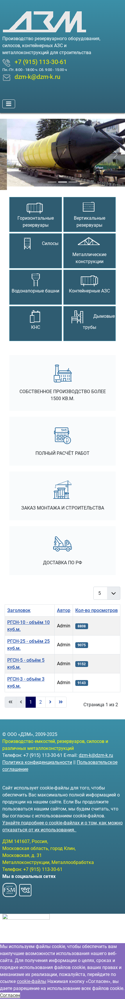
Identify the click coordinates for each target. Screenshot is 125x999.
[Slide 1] (52, 178)
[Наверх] (114, 988)
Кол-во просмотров (96, 607)
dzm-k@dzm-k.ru (96, 755)
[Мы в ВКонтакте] (25, 888)
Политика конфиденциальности (37, 762)
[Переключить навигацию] (8, 104)
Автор (63, 607)
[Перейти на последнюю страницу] (61, 698)
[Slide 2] (62, 178)
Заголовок (19, 607)
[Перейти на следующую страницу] (50, 698)
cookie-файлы (31, 981)
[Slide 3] (73, 178)
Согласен (10, 995)
